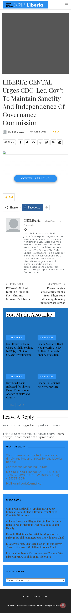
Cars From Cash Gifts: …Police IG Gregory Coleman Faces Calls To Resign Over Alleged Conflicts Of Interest (31, 512)
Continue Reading (35, 178)
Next (20, 405)
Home (26, 596)
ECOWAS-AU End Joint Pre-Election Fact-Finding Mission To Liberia (18, 293)
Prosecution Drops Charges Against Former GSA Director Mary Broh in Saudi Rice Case (34, 555)
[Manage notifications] (63, 605)
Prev (11, 405)
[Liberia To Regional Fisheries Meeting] (51, 369)
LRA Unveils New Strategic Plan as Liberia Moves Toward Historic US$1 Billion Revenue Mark (34, 545)
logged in (27, 425)
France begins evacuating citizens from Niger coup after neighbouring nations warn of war (52, 295)
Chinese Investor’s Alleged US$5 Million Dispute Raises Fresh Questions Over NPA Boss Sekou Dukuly (33, 525)
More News (15, 338)
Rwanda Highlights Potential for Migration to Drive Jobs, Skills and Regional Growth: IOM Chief (35, 536)
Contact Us (40, 596)
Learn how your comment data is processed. (33, 435)
